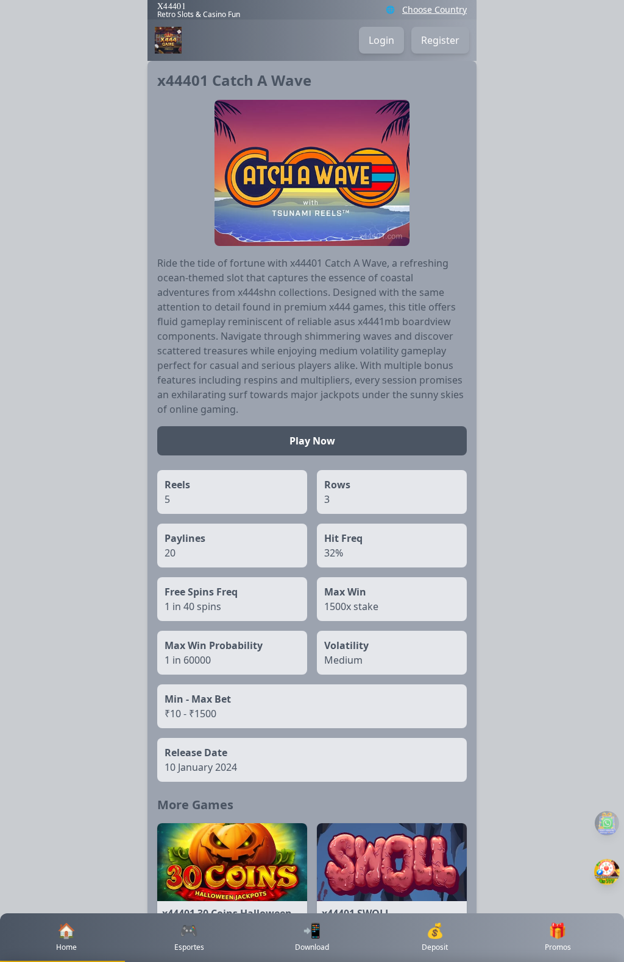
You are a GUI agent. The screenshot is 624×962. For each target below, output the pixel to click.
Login (381, 40)
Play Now (312, 441)
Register (440, 40)
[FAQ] (607, 823)
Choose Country (434, 9)
